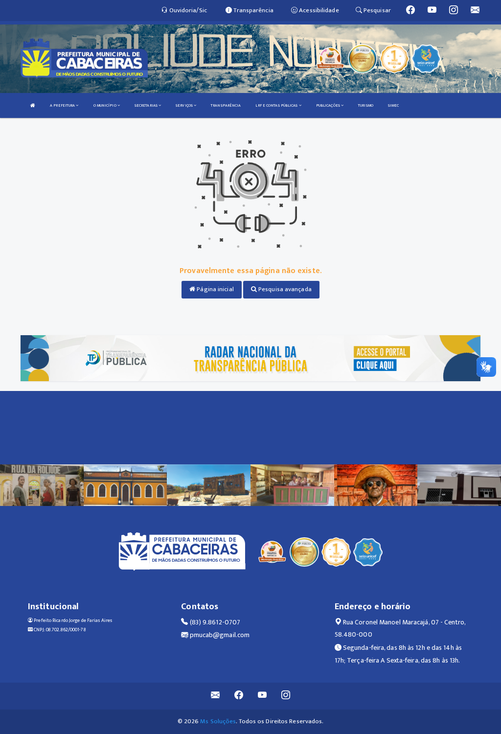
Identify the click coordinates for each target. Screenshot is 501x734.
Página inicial (214, 289)
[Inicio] (32, 105)
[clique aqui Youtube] (262, 696)
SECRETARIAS (147, 105)
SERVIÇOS (185, 105)
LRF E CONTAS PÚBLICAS (276, 105)
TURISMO (365, 105)
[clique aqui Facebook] (239, 696)
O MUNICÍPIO (105, 105)
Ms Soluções (218, 721)
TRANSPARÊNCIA (226, 105)
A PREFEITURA (63, 105)
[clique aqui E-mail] (215, 696)
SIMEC (393, 105)
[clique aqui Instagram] (286, 696)
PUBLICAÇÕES (328, 105)
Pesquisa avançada (284, 289)
